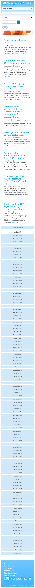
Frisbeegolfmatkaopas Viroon (15, 41)
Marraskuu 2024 (17, 267)
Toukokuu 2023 (17, 315)
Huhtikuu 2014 (17, 546)
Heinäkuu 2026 (17, 235)
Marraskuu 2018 (17, 383)
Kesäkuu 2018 (17, 399)
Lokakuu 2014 (17, 527)
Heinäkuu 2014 (17, 537)
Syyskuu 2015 (17, 492)
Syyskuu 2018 (17, 389)
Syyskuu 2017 (17, 421)
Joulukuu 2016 (17, 447)
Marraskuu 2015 (17, 486)
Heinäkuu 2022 (17, 328)
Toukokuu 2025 (17, 254)
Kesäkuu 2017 (17, 431)
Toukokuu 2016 (17, 469)
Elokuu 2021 (17, 338)
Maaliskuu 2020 (17, 367)
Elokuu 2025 (17, 248)
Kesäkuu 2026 (17, 238)
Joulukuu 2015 (17, 482)
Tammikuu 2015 (17, 518)
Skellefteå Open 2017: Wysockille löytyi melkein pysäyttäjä (14, 206)
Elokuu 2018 (17, 392)
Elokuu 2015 (17, 495)
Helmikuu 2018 (17, 412)
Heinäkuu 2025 (17, 251)
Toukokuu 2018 (17, 402)
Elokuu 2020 (17, 354)
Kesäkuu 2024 (17, 283)
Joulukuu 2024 (17, 264)
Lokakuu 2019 (17, 370)
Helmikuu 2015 (17, 514)
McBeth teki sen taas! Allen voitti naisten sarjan (17, 61)
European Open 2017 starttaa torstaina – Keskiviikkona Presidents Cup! (17, 180)
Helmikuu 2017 (17, 441)
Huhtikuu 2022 (17, 331)
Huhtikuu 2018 (17, 405)
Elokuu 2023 (17, 306)
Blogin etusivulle (17, 228)
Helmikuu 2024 (17, 293)
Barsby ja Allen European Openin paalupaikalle (17, 133)
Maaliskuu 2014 (17, 550)
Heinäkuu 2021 (17, 341)
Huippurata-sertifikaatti (13, 575)
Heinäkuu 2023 (17, 309)
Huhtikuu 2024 (17, 290)
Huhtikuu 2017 (17, 437)
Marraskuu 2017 (17, 415)
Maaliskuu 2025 (17, 258)
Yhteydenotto (9, 571)
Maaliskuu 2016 (17, 476)
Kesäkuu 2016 (17, 466)
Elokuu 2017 (17, 425)
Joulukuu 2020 (17, 347)
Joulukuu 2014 (17, 521)
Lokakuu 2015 (17, 489)
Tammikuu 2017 (17, 444)
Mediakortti (8, 568)
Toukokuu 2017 (17, 434)
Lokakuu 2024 (17, 270)
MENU (28, 3)
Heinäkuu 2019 (17, 373)
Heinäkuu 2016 (17, 463)
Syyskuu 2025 (17, 245)
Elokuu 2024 (17, 277)
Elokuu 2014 (17, 534)
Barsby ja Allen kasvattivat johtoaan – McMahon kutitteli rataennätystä (15, 110)
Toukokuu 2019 (17, 376)
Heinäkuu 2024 (17, 280)
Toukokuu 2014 (17, 543)
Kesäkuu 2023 (17, 312)
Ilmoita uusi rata (10, 573)
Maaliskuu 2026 (17, 242)
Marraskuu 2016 (17, 450)
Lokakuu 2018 (17, 386)
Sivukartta (8, 563)
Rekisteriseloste (10, 566)
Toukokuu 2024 (17, 287)
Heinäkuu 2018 (17, 396)
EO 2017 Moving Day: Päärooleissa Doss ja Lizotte (14, 86)
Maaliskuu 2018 (17, 409)
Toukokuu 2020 (17, 364)
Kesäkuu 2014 (17, 540)
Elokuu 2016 (17, 460)
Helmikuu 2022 (17, 335)
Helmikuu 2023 (17, 319)
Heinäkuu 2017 (17, 428)
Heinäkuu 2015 (17, 498)
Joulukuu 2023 (17, 296)
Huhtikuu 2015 (17, 508)
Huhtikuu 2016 (17, 473)
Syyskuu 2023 (17, 303)
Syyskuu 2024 (17, 274)
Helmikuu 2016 (17, 479)
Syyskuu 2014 (17, 530)
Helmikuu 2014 (17, 553)
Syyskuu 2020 (17, 351)
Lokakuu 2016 (17, 453)
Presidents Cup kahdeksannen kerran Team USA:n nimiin (15, 155)
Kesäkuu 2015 (17, 502)
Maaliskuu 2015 (17, 511)
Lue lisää (23, 53)
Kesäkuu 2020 (17, 360)
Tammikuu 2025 (17, 261)
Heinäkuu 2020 (17, 357)
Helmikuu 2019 (17, 380)
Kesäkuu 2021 (17, 344)
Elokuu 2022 (17, 325)
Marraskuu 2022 (17, 322)
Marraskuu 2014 (17, 524)
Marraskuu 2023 (17, 299)
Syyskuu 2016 (17, 457)
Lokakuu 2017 (17, 418)
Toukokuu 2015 (17, 505)
